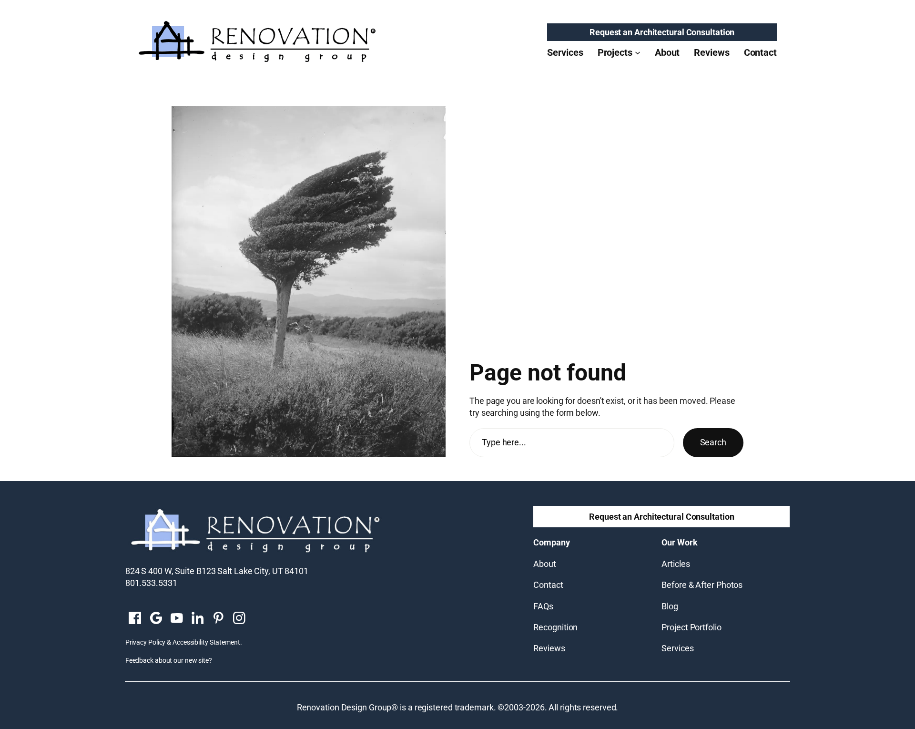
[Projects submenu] (637, 52)
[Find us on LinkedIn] (197, 618)
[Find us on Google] (155, 618)
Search (713, 442)
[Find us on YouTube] (176, 618)
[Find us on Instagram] (239, 618)
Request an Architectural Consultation (662, 32)
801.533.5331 (151, 583)
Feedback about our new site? (168, 660)
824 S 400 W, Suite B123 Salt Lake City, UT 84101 (216, 571)
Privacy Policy (145, 642)
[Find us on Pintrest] (218, 618)
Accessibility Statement (206, 642)
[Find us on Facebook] (134, 618)
